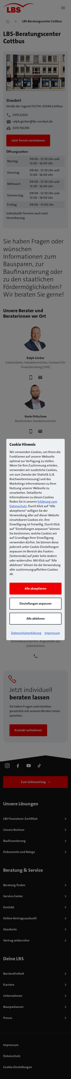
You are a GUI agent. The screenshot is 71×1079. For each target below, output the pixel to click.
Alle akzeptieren (35, 588)
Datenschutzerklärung (26, 633)
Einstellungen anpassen (35, 603)
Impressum (52, 633)
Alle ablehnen (35, 618)
